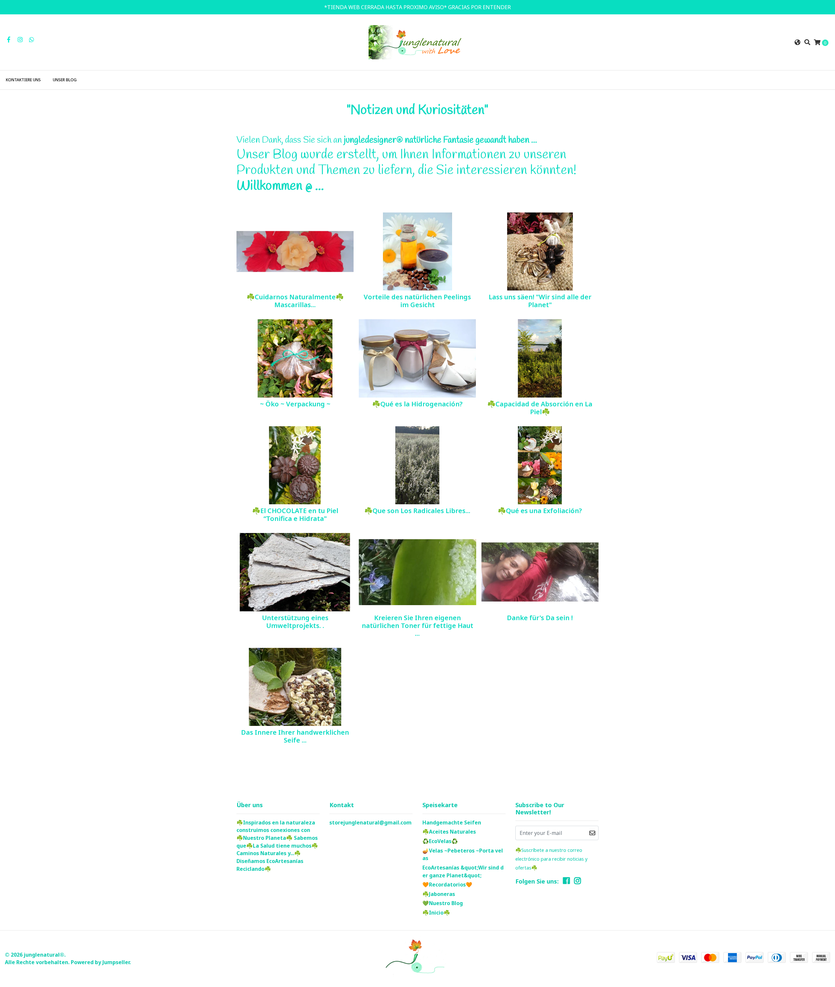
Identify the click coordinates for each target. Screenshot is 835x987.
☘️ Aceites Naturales (449, 831)
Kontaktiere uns (23, 80)
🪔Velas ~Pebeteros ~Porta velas (462, 854)
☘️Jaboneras (438, 894)
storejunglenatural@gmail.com (370, 822)
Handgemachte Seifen (451, 822)
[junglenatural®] (417, 42)
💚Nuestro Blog (442, 903)
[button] (797, 42)
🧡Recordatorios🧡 (447, 884)
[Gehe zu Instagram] (20, 39)
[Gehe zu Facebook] (8, 39)
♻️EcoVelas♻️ (440, 841)
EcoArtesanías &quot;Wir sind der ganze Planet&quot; (463, 871)
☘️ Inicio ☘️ (436, 912)
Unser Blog (65, 80)
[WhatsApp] (32, 39)
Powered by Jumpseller (100, 962)
